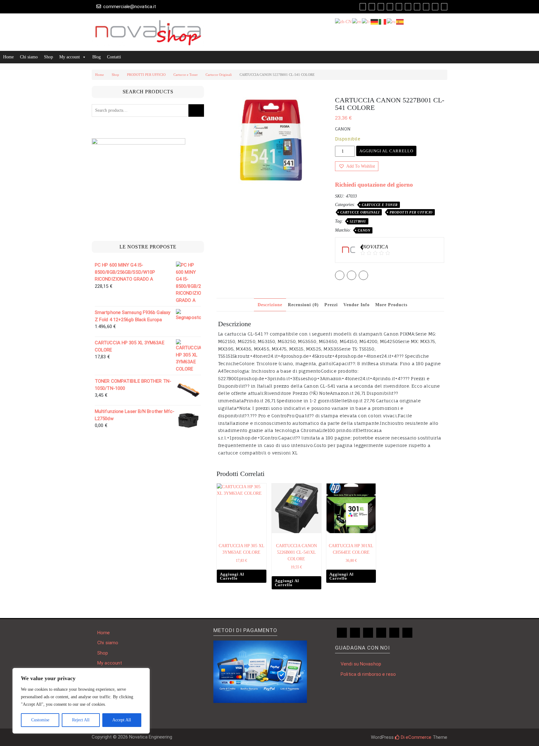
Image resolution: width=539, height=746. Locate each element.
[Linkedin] (408, 6)
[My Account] (381, 6)
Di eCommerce (415, 737)
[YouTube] (399, 6)
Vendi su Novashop (361, 664)
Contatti (114, 57)
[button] (356, 166)
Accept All (121, 720)
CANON (364, 230)
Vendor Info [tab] (356, 304)
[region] (81, 701)
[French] (366, 21)
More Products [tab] (391, 304)
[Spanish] (400, 21)
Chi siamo (29, 57)
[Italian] (383, 21)
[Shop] (363, 6)
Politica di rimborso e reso (368, 674)
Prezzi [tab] (331, 304)
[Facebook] (390, 6)
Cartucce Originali (219, 74)
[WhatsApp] (426, 6)
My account (69, 57)
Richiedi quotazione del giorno (374, 184)
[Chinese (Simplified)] (343, 21)
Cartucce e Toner (185, 74)
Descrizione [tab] (270, 304)
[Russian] (391, 21)
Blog (96, 57)
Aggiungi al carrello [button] (232, 576)
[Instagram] (417, 6)
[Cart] (372, 6)
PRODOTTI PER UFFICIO (146, 74)
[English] (357, 21)
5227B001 (358, 221)
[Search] (444, 6)
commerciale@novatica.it (129, 6)
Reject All (81, 720)
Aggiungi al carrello (386, 151)
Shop (48, 57)
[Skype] (435, 6)
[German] (375, 21)
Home (8, 57)
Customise (40, 720)
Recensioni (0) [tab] (303, 304)
